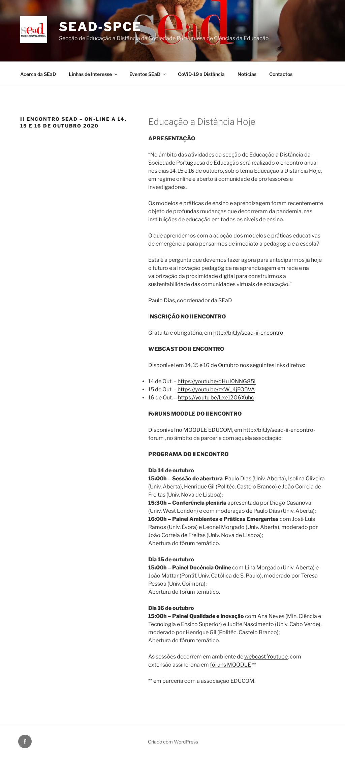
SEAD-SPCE (100, 26)
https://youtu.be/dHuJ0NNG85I (217, 381)
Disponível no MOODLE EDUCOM (190, 430)
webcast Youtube (266, 656)
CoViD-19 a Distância (201, 74)
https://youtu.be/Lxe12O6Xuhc (216, 397)
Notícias (247, 74)
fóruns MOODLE (230, 665)
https (184, 389)
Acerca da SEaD (38, 74)
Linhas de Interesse (90, 74)
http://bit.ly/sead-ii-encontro (248, 333)
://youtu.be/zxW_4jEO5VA (223, 389)
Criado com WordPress (173, 742)
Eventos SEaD (144, 74)
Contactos (280, 74)
